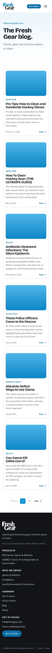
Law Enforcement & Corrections (18, 584)
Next (37, 501)
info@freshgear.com (12, 621)
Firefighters (8, 579)
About (5, 610)
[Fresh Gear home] (8, 6)
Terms (47, 648)
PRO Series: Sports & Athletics (17, 555)
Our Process (8, 596)
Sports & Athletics (11, 575)
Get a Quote (34, 6)
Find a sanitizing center (14, 626)
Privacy (40, 648)
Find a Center (9, 600)
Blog (4, 605)
